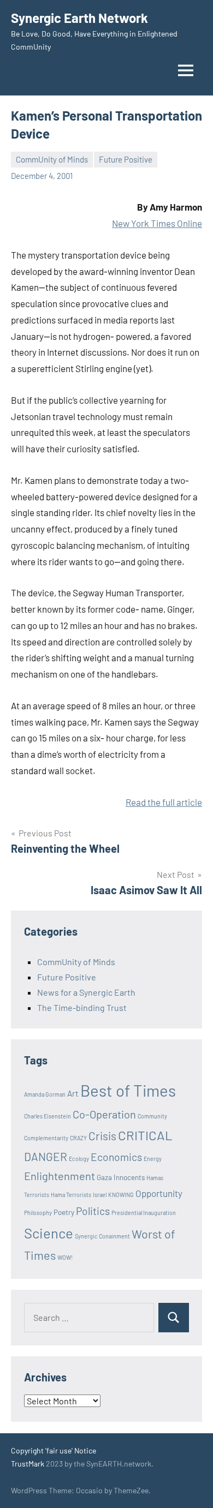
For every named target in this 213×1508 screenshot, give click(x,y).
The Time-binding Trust (82, 1007)
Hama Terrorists (71, 1194)
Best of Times (128, 1090)
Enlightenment (59, 1175)
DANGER (45, 1156)
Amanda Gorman (45, 1094)
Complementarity (46, 1137)
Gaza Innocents (121, 1177)
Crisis (102, 1135)
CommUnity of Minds (52, 159)
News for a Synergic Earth (86, 992)
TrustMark (27, 1463)
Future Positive (125, 159)
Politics (93, 1211)
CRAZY (78, 1137)
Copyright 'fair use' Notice (53, 1450)
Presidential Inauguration (143, 1212)
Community (152, 1116)
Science (48, 1232)
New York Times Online (157, 223)
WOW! (65, 1257)
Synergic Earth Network (79, 18)
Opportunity (158, 1193)
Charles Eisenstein (47, 1116)
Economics (116, 1157)
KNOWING (121, 1194)
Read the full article (164, 802)
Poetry (64, 1212)
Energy (153, 1158)
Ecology (79, 1158)
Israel (99, 1194)
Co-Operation (104, 1114)
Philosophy (38, 1212)
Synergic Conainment (102, 1236)
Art (73, 1093)
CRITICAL (145, 1135)
